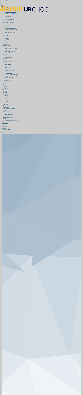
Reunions (5, 86)
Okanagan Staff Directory (8, 115)
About (3, 102)
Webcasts (6, 38)
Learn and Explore (5, 25)
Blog (5, 41)
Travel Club (5, 42)
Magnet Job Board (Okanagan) (12, 76)
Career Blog (7, 67)
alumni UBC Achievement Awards (11, 29)
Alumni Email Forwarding (8, 22)
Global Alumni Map (6, 80)
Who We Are (5, 104)
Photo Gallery (7, 39)
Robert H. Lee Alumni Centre (10, 17)
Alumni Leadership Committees (9, 108)
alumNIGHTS (7, 33)
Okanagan (5, 91)
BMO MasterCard (10, 12)
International (5, 101)
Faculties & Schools (7, 118)
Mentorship (7, 49)
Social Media (5, 84)
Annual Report (6, 111)
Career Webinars (8, 64)
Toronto (6, 96)
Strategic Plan (5, 110)
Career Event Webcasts (9, 68)
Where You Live (5, 88)
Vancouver (5, 92)
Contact (3, 112)
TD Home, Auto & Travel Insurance (11, 13)
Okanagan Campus (8, 55)
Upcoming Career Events (8, 61)
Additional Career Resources (10, 77)
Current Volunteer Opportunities (11, 48)
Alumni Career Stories (9, 65)
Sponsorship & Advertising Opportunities (10, 120)
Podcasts (6, 36)
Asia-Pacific (5, 99)
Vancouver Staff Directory (8, 114)
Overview (5, 89)
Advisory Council (6, 107)
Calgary (6, 95)
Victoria (6, 98)
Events (4, 26)
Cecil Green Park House (9, 19)
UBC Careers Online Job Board (12, 74)
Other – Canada (6, 94)
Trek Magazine (4, 126)
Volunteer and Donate (6, 45)
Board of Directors (6, 105)
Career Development (6, 60)
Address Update (5, 123)
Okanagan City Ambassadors (8, 117)
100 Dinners (5, 83)
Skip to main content (4, 0)
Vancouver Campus (8, 57)
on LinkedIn (9, 70)
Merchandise (5, 23)
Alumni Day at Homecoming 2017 (9, 81)
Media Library (5, 35)
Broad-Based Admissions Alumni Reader (12, 51)
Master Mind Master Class (10, 32)
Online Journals (6, 20)
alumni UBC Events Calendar (10, 28)
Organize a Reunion (8, 52)
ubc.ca (3, 132)
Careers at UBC (9, 73)
